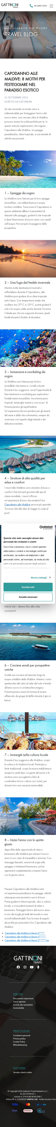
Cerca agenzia (19, 1002)
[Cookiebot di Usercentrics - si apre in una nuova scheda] (40, 527)
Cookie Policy (19, 1042)
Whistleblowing (20, 1045)
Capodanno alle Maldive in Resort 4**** (25, 933)
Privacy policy (19, 1039)
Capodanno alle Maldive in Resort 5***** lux (27, 940)
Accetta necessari (28, 597)
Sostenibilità (18, 1008)
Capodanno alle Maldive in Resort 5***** (25, 936)
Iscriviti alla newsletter (23, 1005)
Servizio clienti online (22, 1072)
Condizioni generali (21, 1035)
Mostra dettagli (39, 577)
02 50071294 (40, 6)
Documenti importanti (23, 998)
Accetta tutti (28, 587)
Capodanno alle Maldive (17, 504)
